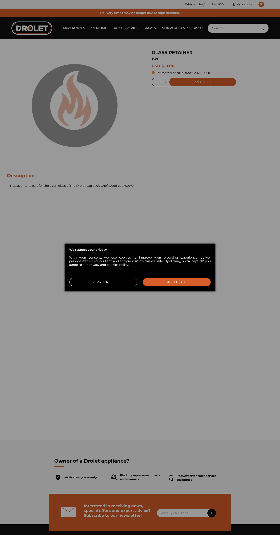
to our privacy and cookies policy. (104, 265)
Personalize (103, 282)
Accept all (176, 282)
